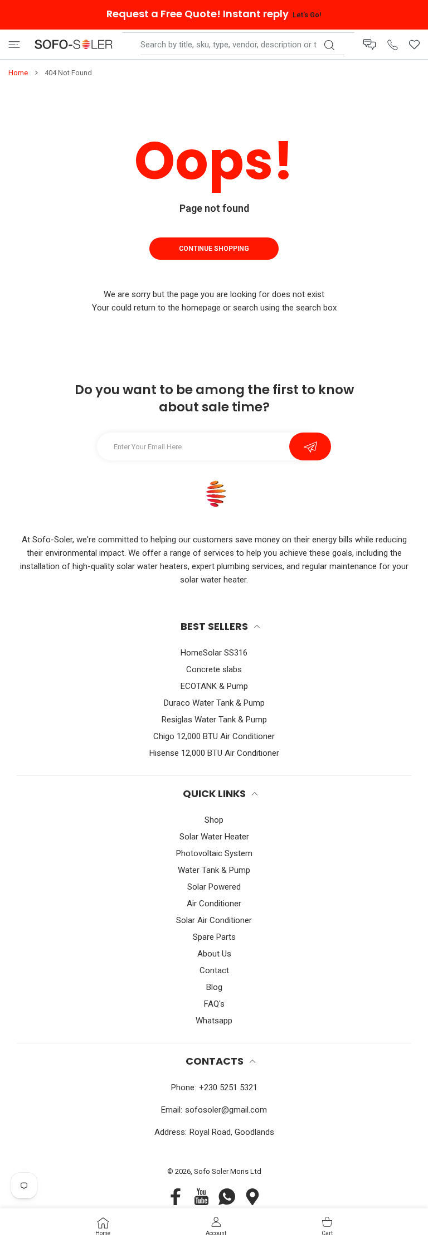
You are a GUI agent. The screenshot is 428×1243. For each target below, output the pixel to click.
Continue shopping (214, 249)
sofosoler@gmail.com (226, 1110)
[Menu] (14, 44)
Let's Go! (307, 15)
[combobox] (242, 44)
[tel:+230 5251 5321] (392, 44)
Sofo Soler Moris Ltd (227, 1171)
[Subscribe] (310, 446)
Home (18, 73)
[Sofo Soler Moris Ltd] (73, 44)
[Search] (329, 45)
